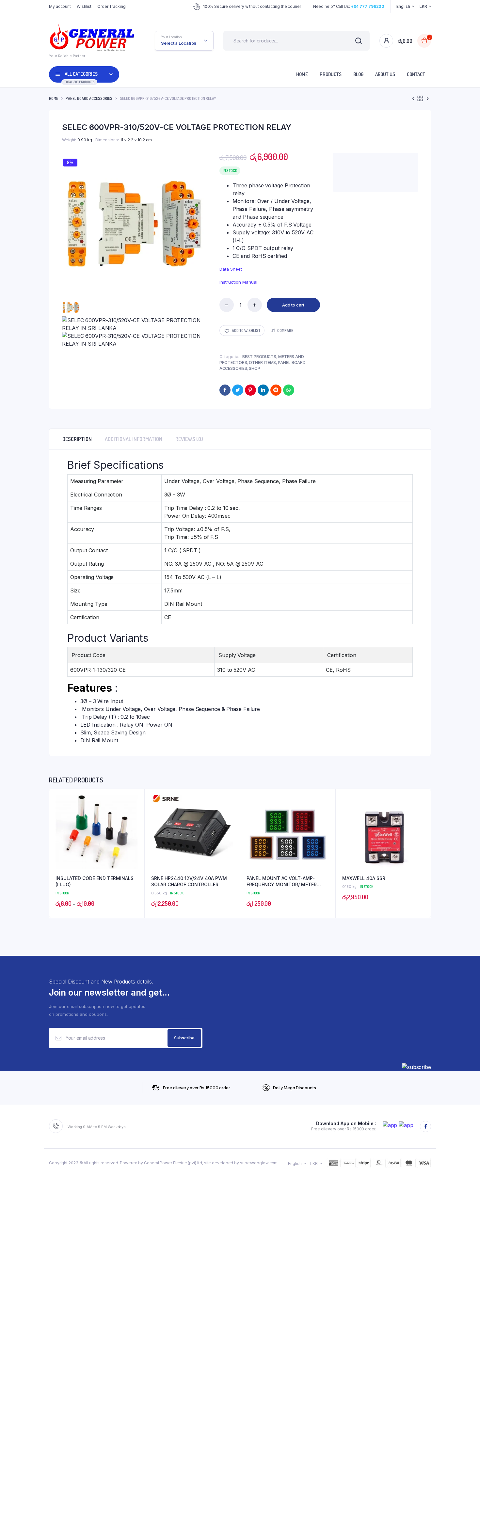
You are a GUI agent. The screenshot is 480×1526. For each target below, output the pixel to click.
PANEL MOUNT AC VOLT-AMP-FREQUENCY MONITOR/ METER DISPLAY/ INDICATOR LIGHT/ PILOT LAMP (286, 881)
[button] (241, 330)
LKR (423, 6)
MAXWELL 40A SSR (363, 878)
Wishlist (84, 6)
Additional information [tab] (133, 439)
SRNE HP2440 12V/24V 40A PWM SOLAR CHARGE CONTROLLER (189, 881)
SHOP (254, 368)
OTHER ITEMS (262, 362)
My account (60, 6)
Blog (358, 74)
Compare (285, 330)
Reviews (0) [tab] (189, 439)
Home (302, 74)
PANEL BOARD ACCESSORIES (89, 98)
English (403, 6)
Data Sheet (230, 269)
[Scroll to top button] (465, 1511)
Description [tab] (77, 439)
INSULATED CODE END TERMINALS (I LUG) (95, 881)
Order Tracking (111, 6)
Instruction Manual (238, 282)
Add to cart (293, 304)
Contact (416, 74)
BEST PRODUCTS (259, 356)
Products (331, 74)
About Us (385, 74)
